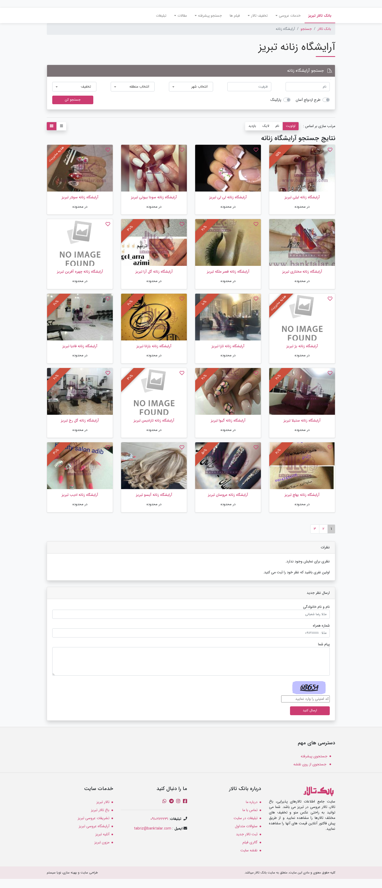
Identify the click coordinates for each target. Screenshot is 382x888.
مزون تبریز (101, 842)
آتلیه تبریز (102, 834)
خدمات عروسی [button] (290, 15)
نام (277, 126)
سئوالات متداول (246, 826)
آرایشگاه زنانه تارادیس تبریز (154, 420)
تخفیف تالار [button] (259, 15)
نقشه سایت (249, 850)
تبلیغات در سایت (246, 818)
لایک (265, 126)
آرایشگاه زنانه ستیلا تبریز (302, 420)
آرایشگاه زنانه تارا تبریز (228, 346)
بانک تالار (324, 29)
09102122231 (159, 819)
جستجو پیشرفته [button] (210, 15)
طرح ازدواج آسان (308, 100)
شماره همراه (321, 625)
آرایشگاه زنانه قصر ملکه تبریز (228, 271)
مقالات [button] (182, 15)
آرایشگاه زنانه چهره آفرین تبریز (80, 271)
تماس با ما (250, 810)
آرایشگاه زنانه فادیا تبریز (79, 346)
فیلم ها (235, 15)
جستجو (306, 29)
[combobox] (191, 86)
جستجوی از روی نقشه (310, 764)
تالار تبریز (102, 802)
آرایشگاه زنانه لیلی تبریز (302, 197)
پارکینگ (276, 100)
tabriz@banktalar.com (152, 828)
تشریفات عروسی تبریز (93, 818)
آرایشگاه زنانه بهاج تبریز (302, 495)
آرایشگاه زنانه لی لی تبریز (228, 197)
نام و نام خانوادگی (316, 607)
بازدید (252, 126)
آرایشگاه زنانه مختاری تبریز (302, 271)
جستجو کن (73, 99)
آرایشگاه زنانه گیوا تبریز (228, 420)
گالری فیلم (250, 842)
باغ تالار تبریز (100, 810)
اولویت (290, 126)
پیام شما (324, 644)
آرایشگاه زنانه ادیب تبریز (80, 495)
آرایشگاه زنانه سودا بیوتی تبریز (154, 197)
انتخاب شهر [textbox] (199, 86)
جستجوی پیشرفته (314, 756)
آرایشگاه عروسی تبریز (94, 826)
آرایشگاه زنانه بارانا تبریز (154, 346)
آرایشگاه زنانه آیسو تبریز (154, 495)
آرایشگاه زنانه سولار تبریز (80, 197)
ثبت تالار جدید (247, 834)
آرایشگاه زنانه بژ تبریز (302, 346)
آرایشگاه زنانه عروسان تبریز (228, 495)
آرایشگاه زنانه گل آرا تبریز (154, 271)
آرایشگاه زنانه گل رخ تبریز (80, 420)
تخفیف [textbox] (86, 86)
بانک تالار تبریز (318, 15)
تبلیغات (161, 15)
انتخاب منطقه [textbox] (139, 86)
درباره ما (252, 802)
